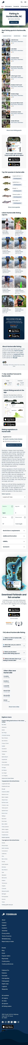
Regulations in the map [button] (14, 445)
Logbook (4, 986)
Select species (6, 494)
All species (5, 1003)
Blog (3, 950)
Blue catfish (15, 200)
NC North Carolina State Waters (12, 439)
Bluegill (25, 35)
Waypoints (5, 989)
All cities (4, 1001)
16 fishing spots (17, 203)
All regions (5, 998)
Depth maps (5, 983)
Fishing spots (5, 981)
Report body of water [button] (8, 941)
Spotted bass (17, 35)
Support (4, 925)
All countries (5, 995)
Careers (4, 922)
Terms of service (6, 936)
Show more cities (14, 707)
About (3, 920)
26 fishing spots (17, 197)
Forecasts (4, 975)
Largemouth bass (7, 35)
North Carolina (11, 18)
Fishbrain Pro (5, 970)
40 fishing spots (17, 190)
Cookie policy (6, 961)
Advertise (4, 930)
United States (17, 18)
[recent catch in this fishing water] (8, 227)
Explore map (14, 22)
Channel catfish (16, 194)
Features (4, 973)
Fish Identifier (5, 978)
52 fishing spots (17, 178)
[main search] (22, 2)
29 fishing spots (17, 184)
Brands (4, 948)
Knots (3, 953)
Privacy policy (6, 933)
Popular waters (6, 956)
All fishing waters (6, 1006)
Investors (4, 928)
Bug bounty (5, 958)
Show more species (14, 207)
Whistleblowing (6, 939)
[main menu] (25, 2)
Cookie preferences (7, 964)
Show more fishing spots (14, 130)
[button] (7, 510)
